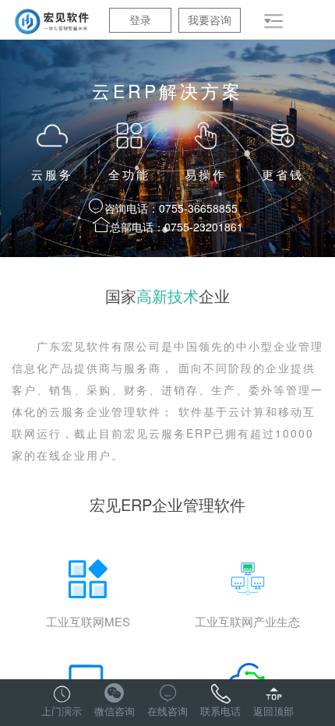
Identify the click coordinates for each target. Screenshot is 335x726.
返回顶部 (273, 710)
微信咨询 (114, 710)
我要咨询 (209, 19)
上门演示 (61, 710)
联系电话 (220, 710)
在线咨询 (167, 710)
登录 (140, 19)
